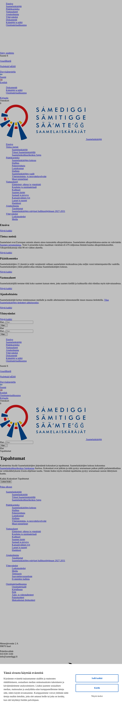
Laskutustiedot (19, 216)
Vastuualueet (12, 11)
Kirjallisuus (17, 589)
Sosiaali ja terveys (20, 195)
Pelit (14, 592)
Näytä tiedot (97, 696)
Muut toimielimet (20, 179)
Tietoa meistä (12, 147)
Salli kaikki (97, 678)
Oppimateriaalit (19, 586)
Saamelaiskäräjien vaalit (23, 173)
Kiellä (97, 688)
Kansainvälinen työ (21, 198)
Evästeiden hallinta (21, 579)
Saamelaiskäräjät (14, 6)
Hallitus (15, 163)
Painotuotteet (18, 597)
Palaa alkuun (6, 487)
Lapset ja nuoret (19, 200)
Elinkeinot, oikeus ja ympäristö (26, 184)
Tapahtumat (17, 208)
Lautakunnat (18, 168)
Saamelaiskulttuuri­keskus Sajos (26, 155)
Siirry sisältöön (7, 53)
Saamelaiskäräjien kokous (24, 160)
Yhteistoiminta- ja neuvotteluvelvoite (29, 176)
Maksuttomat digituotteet (23, 600)
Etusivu (9, 3)
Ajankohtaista (12, 14)
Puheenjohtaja (18, 165)
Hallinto (15, 171)
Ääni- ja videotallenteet (23, 594)
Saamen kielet (18, 192)
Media (15, 219)
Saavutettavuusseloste (22, 576)
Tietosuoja (17, 573)
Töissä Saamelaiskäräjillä (23, 152)
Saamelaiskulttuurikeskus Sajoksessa (17, 468)
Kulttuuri (16, 190)
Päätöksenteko (12, 9)
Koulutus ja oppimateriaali (24, 187)
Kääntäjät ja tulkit (14, 22)
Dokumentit (11, 19)
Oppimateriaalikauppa (16, 25)
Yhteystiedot (12, 17)
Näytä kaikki (6, 230)
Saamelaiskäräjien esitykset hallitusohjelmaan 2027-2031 (38, 211)
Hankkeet (16, 203)
